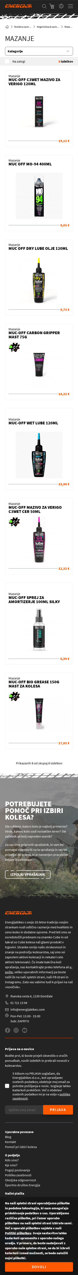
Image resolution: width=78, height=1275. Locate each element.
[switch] (61, 6)
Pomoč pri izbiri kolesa (21, 1147)
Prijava (58, 1109)
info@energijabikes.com (27, 1009)
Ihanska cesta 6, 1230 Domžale (31, 996)
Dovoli (39, 1266)
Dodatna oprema (23, 26)
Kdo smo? (12, 1160)
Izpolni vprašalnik (27, 874)
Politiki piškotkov (18, 1233)
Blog (8, 1137)
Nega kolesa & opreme (48, 26)
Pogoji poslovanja (17, 1170)
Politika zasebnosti (18, 1175)
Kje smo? (11, 1165)
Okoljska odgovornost (20, 1180)
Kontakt (10, 1142)
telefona (59, 967)
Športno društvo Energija (22, 1185)
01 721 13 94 (18, 1003)
